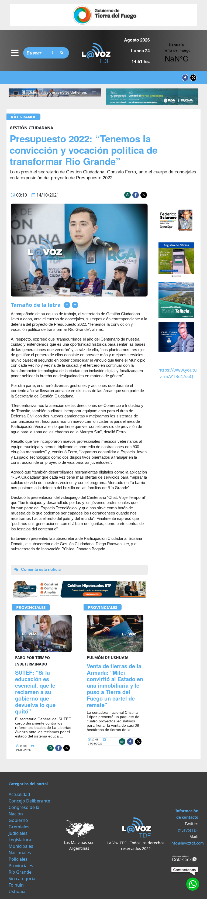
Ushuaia (17, 891)
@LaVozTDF (188, 830)
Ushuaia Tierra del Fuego (176, 53)
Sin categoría (22, 878)
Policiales (18, 859)
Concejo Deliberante (29, 801)
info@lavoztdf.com (187, 843)
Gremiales (19, 827)
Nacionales (20, 853)
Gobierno (18, 820)
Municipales (21, 846)
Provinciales (31, 607)
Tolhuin (16, 885)
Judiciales (18, 833)
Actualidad (19, 794)
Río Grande (23, 116)
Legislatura (20, 840)
